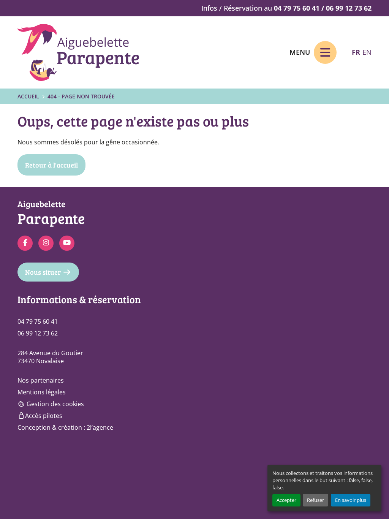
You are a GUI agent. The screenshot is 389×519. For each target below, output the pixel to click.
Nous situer (43, 272)
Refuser (315, 500)
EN (367, 52)
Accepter (286, 500)
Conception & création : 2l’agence (65, 427)
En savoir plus (350, 500)
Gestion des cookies (54, 404)
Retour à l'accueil (51, 164)
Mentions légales (41, 392)
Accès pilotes (43, 415)
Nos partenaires (40, 380)
